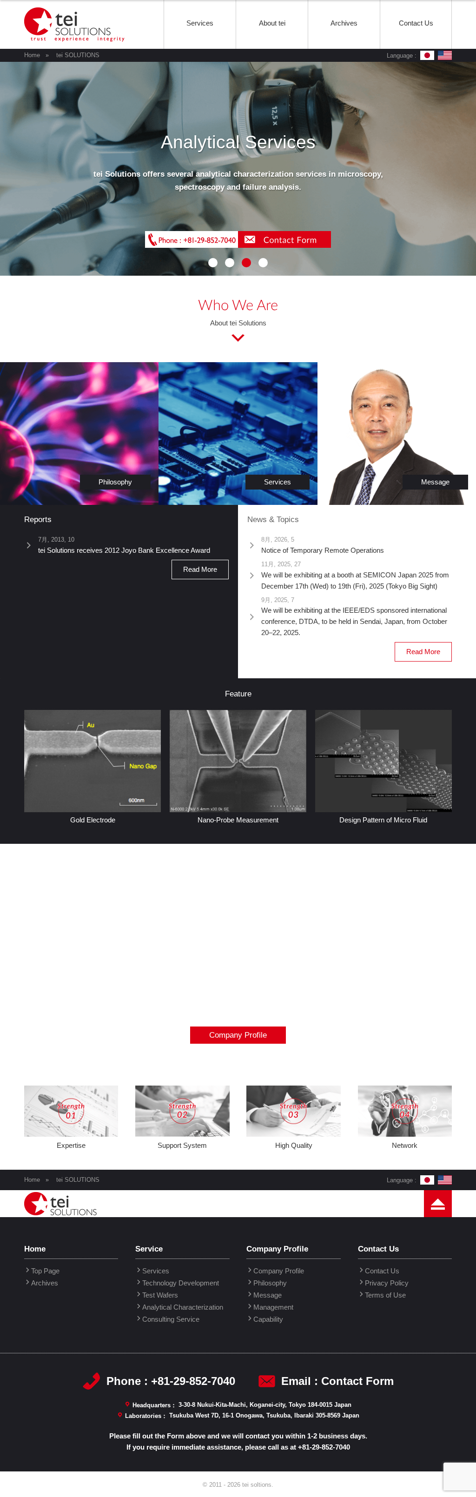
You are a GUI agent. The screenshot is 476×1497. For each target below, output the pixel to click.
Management (273, 1307)
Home (32, 55)
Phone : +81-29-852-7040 (170, 1381)
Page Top (438, 1229)
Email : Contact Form (337, 1381)
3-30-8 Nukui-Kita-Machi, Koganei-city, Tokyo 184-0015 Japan (264, 1404)
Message (267, 1295)
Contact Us (416, 23)
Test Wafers (160, 1295)
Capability (268, 1319)
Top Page (45, 1271)
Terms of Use (385, 1295)
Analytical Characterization (182, 1307)
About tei (272, 23)
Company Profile (238, 1035)
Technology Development (180, 1283)
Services (199, 23)
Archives (344, 23)
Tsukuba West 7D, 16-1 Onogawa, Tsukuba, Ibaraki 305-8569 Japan (264, 1415)
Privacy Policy (387, 1283)
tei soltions (76, 48)
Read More (200, 569)
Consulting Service (170, 1319)
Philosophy (270, 1283)
